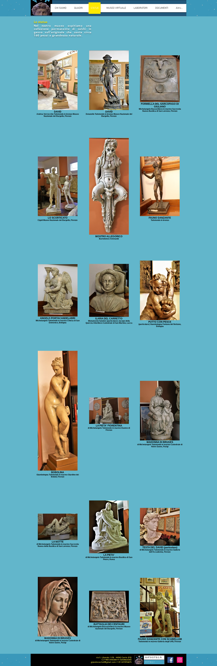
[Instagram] (180, 660)
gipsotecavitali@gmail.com (103, 662)
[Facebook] (170, 660)
